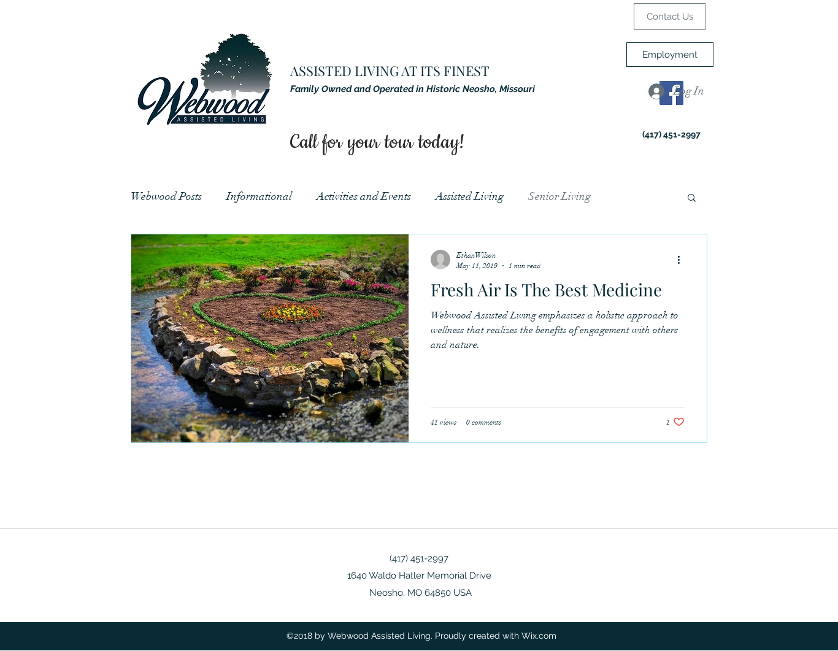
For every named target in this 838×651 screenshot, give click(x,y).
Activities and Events (364, 196)
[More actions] (682, 259)
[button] (692, 198)
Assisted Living (470, 196)
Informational (259, 196)
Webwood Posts (166, 196)
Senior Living (559, 196)
